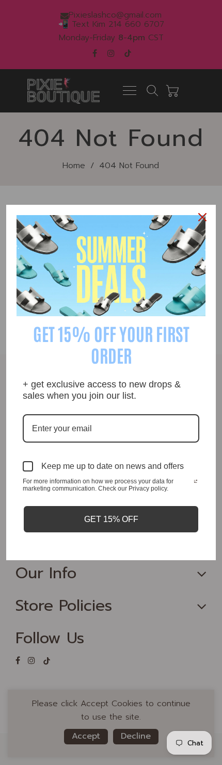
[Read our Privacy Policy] (195, 482)
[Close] (203, 217)
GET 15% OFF (111, 519)
